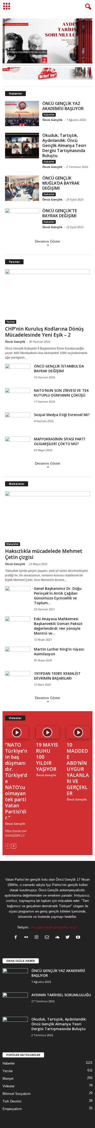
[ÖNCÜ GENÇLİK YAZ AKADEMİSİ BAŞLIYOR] (22, 113)
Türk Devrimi (12, 1101)
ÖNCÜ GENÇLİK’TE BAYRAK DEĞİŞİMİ (59, 213)
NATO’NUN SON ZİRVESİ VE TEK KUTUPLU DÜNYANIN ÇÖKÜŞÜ (61, 393)
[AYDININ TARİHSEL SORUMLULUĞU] (15, 1001)
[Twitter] (69, 938)
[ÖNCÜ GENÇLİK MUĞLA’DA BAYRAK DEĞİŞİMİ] (22, 188)
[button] (87, 6)
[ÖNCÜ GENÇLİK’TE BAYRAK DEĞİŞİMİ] (22, 221)
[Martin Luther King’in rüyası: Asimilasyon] (17, 656)
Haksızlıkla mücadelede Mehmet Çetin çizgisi (43, 554)
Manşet (8, 1078)
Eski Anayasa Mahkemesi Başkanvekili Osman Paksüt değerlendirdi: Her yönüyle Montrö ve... (58, 626)
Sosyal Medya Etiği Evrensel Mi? (62, 414)
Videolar (15, 718)
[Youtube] (78, 938)
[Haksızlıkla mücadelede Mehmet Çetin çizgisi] (47, 518)
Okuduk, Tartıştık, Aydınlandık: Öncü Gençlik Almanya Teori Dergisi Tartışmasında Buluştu (64, 145)
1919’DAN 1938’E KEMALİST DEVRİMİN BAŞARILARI (57, 676)
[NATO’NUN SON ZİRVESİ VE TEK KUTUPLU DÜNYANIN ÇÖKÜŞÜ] (17, 397)
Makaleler (16, 484)
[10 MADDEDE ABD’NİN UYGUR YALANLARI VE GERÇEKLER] (78, 732)
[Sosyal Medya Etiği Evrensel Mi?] (17, 421)
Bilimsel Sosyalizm (17, 1094)
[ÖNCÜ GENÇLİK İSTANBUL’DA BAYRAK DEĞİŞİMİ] (17, 373)
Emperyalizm (12, 1109)
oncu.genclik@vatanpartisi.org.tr (54, 927)
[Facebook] (17, 938)
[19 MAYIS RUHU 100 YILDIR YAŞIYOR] (47, 732)
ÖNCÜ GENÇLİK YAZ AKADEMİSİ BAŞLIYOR (63, 106)
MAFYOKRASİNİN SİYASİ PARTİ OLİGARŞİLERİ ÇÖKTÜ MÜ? (59, 441)
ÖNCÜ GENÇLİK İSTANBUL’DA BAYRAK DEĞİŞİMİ (59, 368)
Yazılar (14, 262)
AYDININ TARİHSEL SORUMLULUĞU (61, 994)
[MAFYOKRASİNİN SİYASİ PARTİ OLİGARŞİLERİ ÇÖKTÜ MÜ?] (17, 446)
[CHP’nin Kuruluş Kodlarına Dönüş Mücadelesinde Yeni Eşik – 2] (47, 296)
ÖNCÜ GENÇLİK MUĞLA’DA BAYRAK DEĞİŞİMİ (61, 183)
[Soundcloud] (58, 938)
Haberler (15, 93)
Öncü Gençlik (52, 120)
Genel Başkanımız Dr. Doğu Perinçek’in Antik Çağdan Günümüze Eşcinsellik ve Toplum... (58, 595)
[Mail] (48, 938)
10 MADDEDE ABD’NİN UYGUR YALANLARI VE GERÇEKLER (78, 769)
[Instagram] (37, 938)
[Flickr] (27, 938)
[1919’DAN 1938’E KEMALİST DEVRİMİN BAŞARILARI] (17, 680)
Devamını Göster (47, 241)
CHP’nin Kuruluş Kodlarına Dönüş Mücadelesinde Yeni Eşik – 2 (44, 332)
